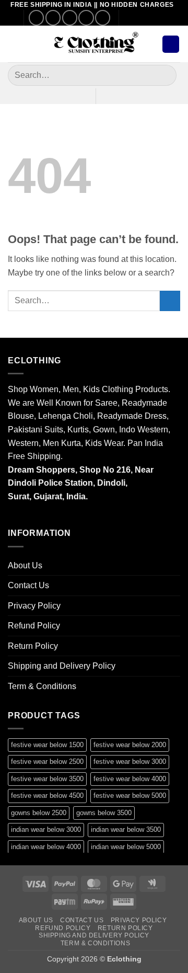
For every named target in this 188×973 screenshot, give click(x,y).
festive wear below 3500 (47, 779)
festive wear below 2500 (47, 761)
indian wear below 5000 (126, 847)
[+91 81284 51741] (163, 18)
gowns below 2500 (38, 813)
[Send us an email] (69, 17)
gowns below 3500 (104, 813)
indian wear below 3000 (46, 829)
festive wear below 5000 (129, 795)
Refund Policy (34, 625)
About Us (25, 565)
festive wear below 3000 (129, 761)
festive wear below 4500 (47, 795)
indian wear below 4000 (46, 847)
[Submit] (164, 75)
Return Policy (33, 646)
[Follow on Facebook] (36, 17)
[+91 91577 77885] (147, 18)
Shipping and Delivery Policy (61, 665)
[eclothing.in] (94, 44)
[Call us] (85, 17)
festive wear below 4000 (129, 779)
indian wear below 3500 (126, 829)
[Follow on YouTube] (102, 17)
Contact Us (28, 585)
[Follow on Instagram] (53, 17)
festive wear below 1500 (47, 745)
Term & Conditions (42, 686)
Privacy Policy (34, 605)
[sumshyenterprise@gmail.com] (131, 18)
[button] (14, 44)
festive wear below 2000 (129, 745)
